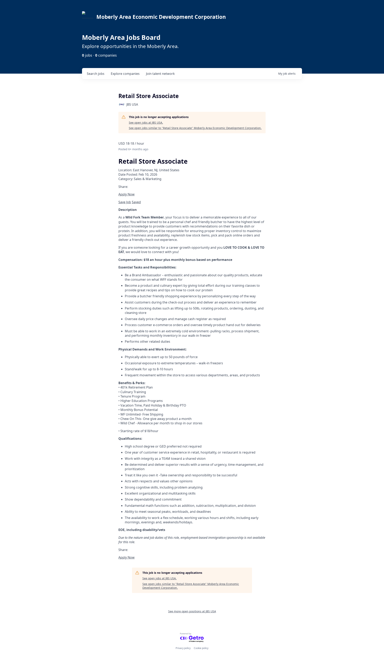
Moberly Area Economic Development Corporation (161, 16)
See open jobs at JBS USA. (146, 122)
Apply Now (126, 194)
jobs (95, 73)
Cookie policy (201, 648)
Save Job (124, 202)
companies (125, 73)
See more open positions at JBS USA (192, 611)
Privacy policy (183, 648)
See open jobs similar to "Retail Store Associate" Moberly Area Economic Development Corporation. (195, 128)
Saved (136, 202)
